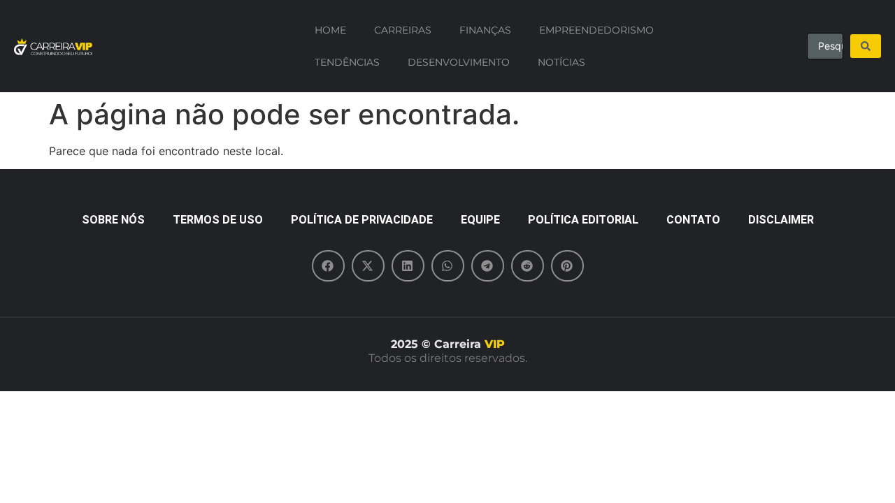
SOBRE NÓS (113, 219)
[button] (328, 266)
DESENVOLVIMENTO (459, 62)
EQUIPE (480, 219)
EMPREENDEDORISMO (596, 30)
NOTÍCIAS (561, 62)
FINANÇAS (485, 30)
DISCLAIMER (781, 219)
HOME (330, 30)
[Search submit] (865, 46)
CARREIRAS (402, 30)
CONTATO (693, 219)
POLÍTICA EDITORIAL (583, 219)
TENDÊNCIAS (347, 62)
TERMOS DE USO (218, 219)
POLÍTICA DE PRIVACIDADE (362, 219)
